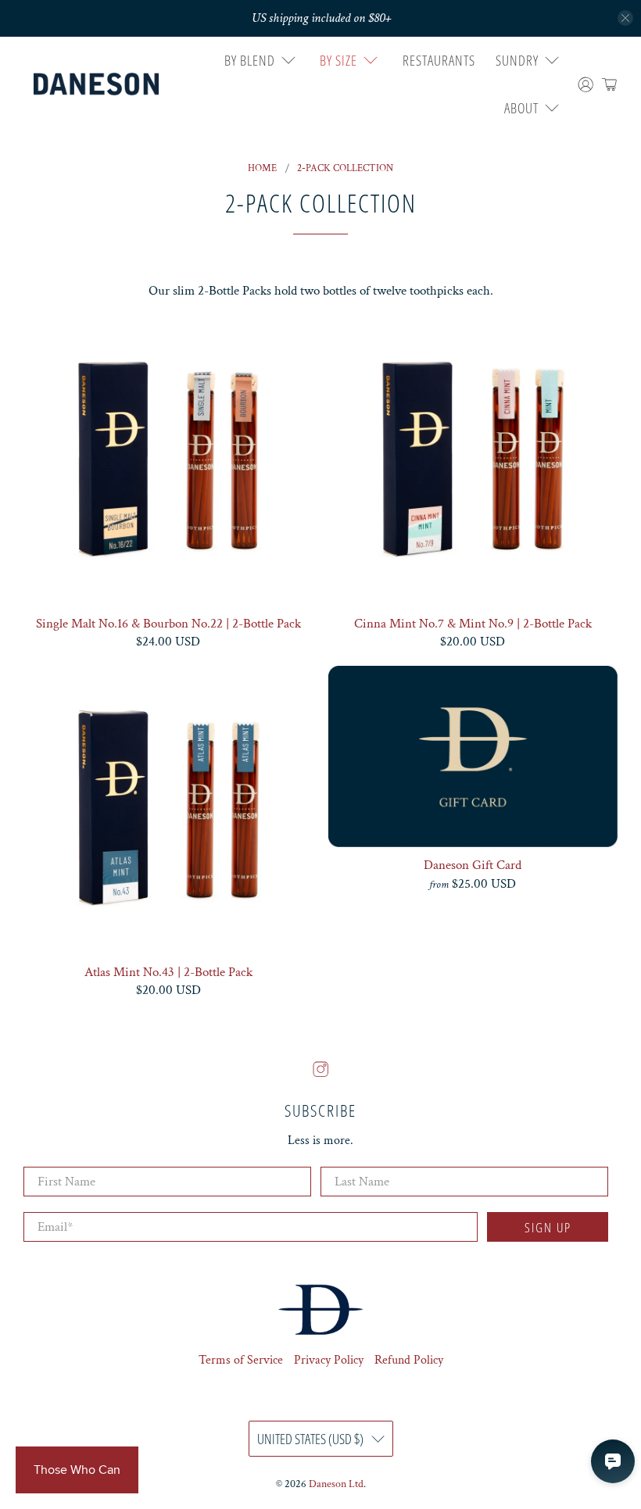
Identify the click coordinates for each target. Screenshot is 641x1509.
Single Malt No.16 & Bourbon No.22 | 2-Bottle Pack (168, 623)
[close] (625, 18)
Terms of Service (241, 1360)
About (521, 107)
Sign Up (548, 1227)
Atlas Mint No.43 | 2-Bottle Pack (168, 972)
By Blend (249, 60)
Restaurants (439, 60)
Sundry (517, 60)
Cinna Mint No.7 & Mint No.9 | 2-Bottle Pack (473, 623)
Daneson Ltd (336, 1484)
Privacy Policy (328, 1360)
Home (262, 168)
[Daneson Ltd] (96, 84)
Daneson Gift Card (472, 864)
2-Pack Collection (345, 168)
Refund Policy (408, 1360)
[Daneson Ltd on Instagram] (320, 1073)
